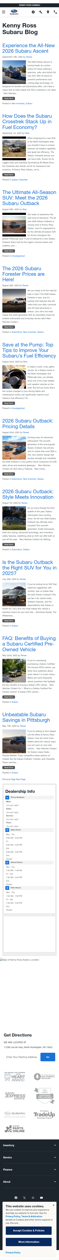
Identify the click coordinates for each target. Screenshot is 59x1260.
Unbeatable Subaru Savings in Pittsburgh (26, 717)
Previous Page (8, 779)
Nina (27, 133)
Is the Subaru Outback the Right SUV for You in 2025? (29, 567)
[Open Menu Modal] (3, 12)
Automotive (17, 332)
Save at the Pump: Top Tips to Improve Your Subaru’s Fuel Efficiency (29, 350)
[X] (24, 1197)
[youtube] (41, 1197)
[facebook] (16, 1197)
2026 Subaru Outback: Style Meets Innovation (27, 494)
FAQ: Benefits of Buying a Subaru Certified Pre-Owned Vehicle (29, 643)
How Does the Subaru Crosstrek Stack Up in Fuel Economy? (27, 121)
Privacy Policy (13, 1252)
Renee (29, 57)
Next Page (20, 779)
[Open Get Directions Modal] (48, 12)
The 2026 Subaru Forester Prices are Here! (23, 273)
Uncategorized (18, 256)
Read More (8, 98)
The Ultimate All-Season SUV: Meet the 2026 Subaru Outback (29, 197)
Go (47, 1057)
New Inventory (18, 103)
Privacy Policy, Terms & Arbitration (24, 1216)
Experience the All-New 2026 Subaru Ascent (28, 48)
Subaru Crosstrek (20, 180)
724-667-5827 (12, 805)
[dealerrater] (33, 1197)
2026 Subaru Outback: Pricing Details (27, 423)
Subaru (29, 103)
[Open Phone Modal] (55, 12)
